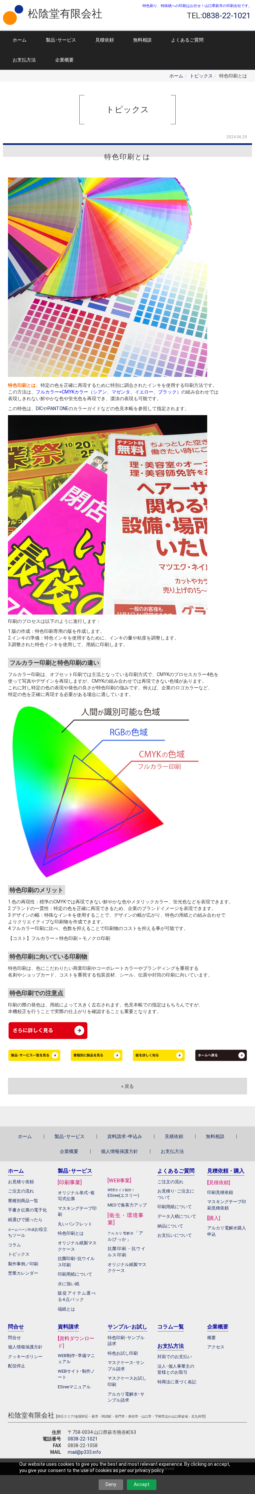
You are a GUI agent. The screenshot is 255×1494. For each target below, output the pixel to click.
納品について (170, 1225)
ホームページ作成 (21, 1229)
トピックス (201, 75)
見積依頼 (104, 40)
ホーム (20, 40)
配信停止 (16, 1365)
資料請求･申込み (124, 1136)
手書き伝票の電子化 (27, 1209)
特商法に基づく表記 (176, 1381)
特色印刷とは (71, 1233)
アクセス (215, 1346)
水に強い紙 (68, 1283)
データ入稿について (176, 1216)
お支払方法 (24, 59)
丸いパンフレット (75, 1223)
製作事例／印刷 (23, 1263)
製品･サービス (61, 40)
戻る (127, 1086)
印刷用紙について (75, 1274)
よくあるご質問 (187, 40)
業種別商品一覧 (23, 1200)
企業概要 (64, 59)
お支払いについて (174, 1235)
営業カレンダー (23, 1273)
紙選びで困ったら (25, 1219)
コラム (14, 1244)
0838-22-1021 (83, 1438)
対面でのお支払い (174, 1356)
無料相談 (142, 40)
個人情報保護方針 (119, 1151)
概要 (211, 1337)
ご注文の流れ (170, 1181)
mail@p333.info (84, 1452)
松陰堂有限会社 (65, 13)
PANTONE (57, 408)
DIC (39, 408)
